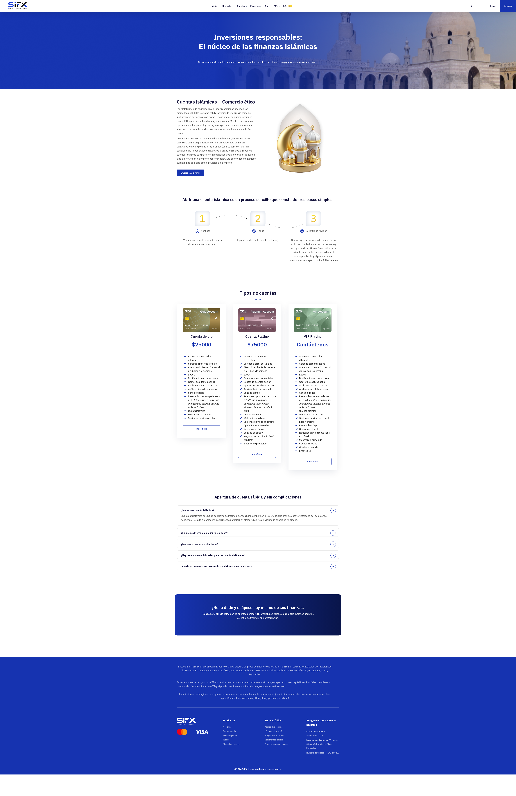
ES (284, 6)
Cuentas (241, 6)
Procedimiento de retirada (276, 744)
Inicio (214, 6)
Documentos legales (274, 740)
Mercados (227, 6)
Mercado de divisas (231, 744)
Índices (226, 740)
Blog (266, 6)
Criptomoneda (229, 731)
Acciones (227, 727)
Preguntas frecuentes (274, 735)
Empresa (255, 6)
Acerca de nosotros (273, 727)
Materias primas (230, 735)
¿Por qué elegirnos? (273, 731)
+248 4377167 (333, 753)
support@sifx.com (314, 735)
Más (276, 6)
